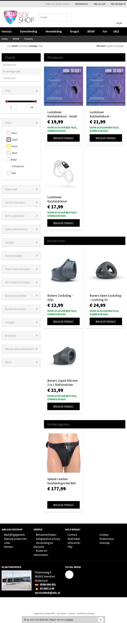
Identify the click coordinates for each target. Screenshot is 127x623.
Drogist (74, 31)
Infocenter (74, 543)
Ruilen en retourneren (40, 552)
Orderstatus (106, 539)
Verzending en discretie (43, 545)
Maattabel (74, 539)
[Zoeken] (69, 17)
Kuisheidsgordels (11, 71)
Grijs (14, 172)
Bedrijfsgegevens (14, 535)
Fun (105, 31)
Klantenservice (81, 3)
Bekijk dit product (63, 137)
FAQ (70, 547)
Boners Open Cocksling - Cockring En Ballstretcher (105, 298)
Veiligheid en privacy (48, 539)
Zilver (14, 153)
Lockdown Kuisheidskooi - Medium (100, 114)
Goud (14, 146)
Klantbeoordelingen (86, 613)
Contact (72, 535)
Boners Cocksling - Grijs (60, 298)
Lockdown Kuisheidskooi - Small (62, 114)
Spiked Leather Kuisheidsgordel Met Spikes (61, 481)
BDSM (90, 31)
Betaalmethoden (46, 535)
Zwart (15, 139)
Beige (14, 159)
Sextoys (7, 31)
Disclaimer (61, 613)
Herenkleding (54, 31)
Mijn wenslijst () (117, 3)
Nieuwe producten (15, 539)
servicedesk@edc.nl (47, 593)
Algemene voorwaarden (44, 613)
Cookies (104, 535)
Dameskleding (28, 31)
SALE (116, 31)
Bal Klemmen (9, 64)
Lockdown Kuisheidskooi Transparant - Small (60, 199)
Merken (8, 547)
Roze (14, 133)
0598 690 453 (47, 584)
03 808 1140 (46, 588)
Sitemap (104, 543)
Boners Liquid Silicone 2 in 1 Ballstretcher (62, 383)
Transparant (18, 166)
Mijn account (100, 3)
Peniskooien (9, 78)
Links (7, 543)
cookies (69, 619)
